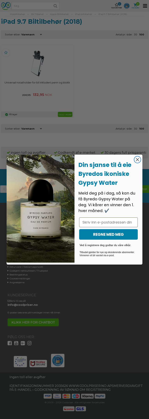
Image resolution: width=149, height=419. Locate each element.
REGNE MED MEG (108, 234)
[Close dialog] (137, 159)
